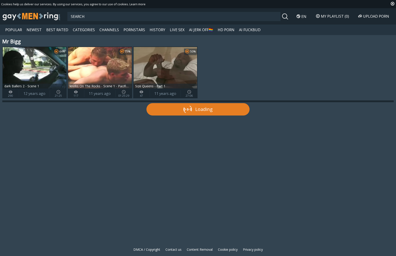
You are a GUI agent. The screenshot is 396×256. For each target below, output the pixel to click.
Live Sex (177, 29)
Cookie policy (228, 249)
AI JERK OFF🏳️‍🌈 (201, 29)
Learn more (137, 4)
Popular (13, 29)
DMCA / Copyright (146, 249)
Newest (34, 29)
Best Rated (57, 29)
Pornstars (134, 29)
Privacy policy (253, 249)
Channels (109, 29)
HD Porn (226, 29)
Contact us (173, 249)
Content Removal (200, 249)
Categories (84, 29)
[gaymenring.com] (31, 16)
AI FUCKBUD (250, 29)
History (157, 29)
